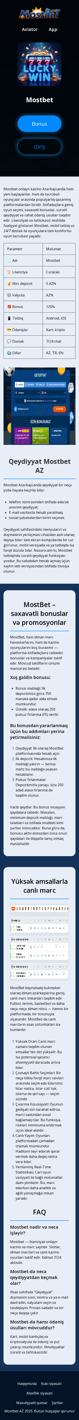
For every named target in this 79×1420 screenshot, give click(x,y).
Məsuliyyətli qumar (31, 1402)
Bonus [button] (39, 123)
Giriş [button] (39, 146)
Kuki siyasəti (51, 1383)
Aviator (30, 29)
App (53, 29)
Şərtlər (57, 1402)
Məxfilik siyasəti (39, 1393)
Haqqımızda (27, 1383)
